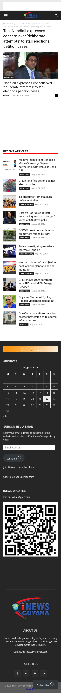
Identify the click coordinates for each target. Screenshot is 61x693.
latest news (9, 77)
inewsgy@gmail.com (36, 651)
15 (47, 392)
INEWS (6, 95)
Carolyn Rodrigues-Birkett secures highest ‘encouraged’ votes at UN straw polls (37, 216)
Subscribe (12, 458)
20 (32, 398)
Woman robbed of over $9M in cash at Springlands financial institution (37, 266)
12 (24, 392)
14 (40, 392)
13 (32, 392)
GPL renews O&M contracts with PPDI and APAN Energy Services (36, 283)
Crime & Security (26, 204)
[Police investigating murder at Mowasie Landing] (9, 251)
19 (24, 398)
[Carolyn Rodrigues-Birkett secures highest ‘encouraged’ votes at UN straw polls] (9, 217)
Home (6, 23)
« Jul (5, 416)
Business (23, 324)
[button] (5, 15)
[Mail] (26, 673)
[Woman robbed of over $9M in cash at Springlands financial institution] (9, 267)
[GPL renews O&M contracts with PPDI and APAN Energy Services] (9, 284)
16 (54, 392)
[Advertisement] (32, 6)
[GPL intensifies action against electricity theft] (9, 185)
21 (40, 398)
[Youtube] (44, 673)
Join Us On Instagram (23, 476)
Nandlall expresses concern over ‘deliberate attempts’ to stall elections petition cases (27, 87)
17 (7, 398)
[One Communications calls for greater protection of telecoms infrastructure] (9, 317)
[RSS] (35, 673)
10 (7, 392)
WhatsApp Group (21, 497)
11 (15, 392)
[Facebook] (17, 673)
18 (15, 398)
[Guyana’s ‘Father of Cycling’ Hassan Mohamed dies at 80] (9, 301)
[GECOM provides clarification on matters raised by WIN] (9, 234)
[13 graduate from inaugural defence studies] (9, 201)
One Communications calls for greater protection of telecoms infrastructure (38, 317)
